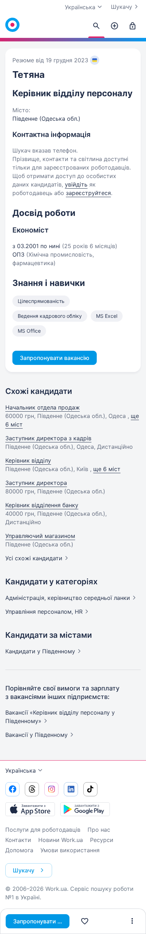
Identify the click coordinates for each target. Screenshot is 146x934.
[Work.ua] (12, 25)
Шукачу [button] (23, 870)
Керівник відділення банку (41, 505)
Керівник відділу (28, 460)
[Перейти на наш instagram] (51, 789)
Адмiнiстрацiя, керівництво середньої (67, 597)
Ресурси (101, 839)
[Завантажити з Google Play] (85, 809)
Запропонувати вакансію (41, 921)
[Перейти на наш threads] (32, 789)
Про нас (99, 829)
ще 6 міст (106, 468)
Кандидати (40, 651)
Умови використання (70, 850)
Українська (20, 770)
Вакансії (36, 734)
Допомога (19, 850)
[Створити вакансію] (114, 26)
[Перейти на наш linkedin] (71, 789)
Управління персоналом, (44, 611)
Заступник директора (36, 482)
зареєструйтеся (88, 192)
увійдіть (76, 184)
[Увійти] (132, 26)
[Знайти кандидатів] (96, 26)
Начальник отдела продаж (42, 407)
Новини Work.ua (60, 839)
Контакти (18, 839)
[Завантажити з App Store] (30, 809)
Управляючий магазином (40, 535)
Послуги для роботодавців (42, 829)
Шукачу (121, 6)
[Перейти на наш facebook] (12, 789)
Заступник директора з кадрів (48, 438)
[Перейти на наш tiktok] (90, 789)
